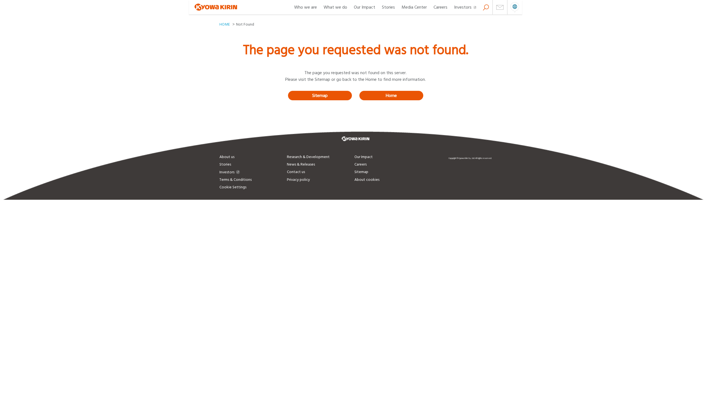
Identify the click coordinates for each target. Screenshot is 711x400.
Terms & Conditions (235, 179)
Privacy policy (298, 179)
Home (391, 95)
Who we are (305, 7)
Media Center (414, 7)
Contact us (296, 172)
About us (226, 157)
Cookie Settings (232, 187)
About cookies (366, 179)
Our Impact (364, 7)
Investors (463, 7)
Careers (440, 7)
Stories (388, 7)
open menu (514, 7)
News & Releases (301, 164)
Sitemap (320, 95)
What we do (335, 7)
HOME (224, 24)
